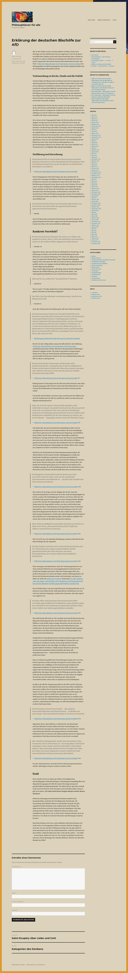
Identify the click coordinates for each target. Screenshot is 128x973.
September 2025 (96, 126)
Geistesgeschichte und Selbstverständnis (103, 260)
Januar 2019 (95, 201)
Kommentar (16, 866)
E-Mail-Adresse (18, 901)
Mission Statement (104, 20)
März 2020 (95, 186)
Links (114, 20)
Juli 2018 (94, 212)
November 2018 (96, 205)
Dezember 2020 (96, 172)
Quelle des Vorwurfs (54, 579)
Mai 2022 (94, 155)
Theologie (94, 276)
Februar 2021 (95, 168)
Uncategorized (96, 278)
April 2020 (95, 185)
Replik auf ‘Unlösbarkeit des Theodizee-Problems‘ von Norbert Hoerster (103, 82)
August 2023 (95, 146)
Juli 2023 (94, 148)
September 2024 (96, 137)
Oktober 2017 (95, 225)
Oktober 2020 (95, 175)
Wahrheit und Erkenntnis (99, 280)
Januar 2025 (95, 133)
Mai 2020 (94, 183)
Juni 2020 (94, 181)
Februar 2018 (95, 218)
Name (14, 893)
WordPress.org (96, 298)
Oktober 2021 (95, 161)
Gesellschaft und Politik (18, 63)
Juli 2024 (94, 141)
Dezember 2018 (96, 203)
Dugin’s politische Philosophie (101, 97)
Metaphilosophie (96, 272)
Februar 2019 (95, 199)
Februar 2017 (95, 238)
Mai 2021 (94, 163)
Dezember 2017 (96, 221)
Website (15, 910)
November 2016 (96, 243)
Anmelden (95, 292)
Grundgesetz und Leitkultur (99, 263)
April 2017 (94, 234)
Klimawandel (95, 267)
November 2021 (96, 159)
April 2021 (94, 164)
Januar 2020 (95, 190)
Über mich (91, 20)
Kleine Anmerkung (97, 265)
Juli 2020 (94, 179)
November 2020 (96, 174)
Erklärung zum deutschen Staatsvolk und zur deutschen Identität (57, 338)
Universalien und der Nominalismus (103, 93)
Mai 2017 (94, 232)
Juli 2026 (94, 115)
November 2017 (96, 223)
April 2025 (94, 131)
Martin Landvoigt (16, 56)
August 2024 (95, 139)
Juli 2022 (94, 153)
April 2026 (94, 119)
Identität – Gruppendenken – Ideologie (103, 66)
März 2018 (94, 216)
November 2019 (96, 194)
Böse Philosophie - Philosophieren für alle (103, 91)
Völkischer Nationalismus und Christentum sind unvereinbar (58, 64)
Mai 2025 (94, 130)
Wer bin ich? (95, 55)
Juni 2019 (94, 197)
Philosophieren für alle (26, 24)
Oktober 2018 (95, 207)
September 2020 (96, 177)
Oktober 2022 (95, 150)
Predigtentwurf (96, 274)
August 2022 (95, 152)
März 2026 (95, 120)
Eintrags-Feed (96, 294)
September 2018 (96, 208)
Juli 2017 (94, 229)
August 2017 (95, 227)
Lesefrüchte (95, 271)
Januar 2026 (95, 122)
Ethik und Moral (20, 61)
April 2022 (94, 157)
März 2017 (94, 236)
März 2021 (94, 166)
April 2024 (95, 142)
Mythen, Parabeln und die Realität (101, 64)
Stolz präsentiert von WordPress (35, 964)
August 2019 (95, 196)
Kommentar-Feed (97, 296)
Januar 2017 (95, 240)
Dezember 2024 (96, 135)
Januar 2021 (95, 170)
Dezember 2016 (96, 242)
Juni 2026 (94, 117)
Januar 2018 (95, 219)
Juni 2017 (94, 231)
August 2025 (95, 128)
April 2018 (94, 214)
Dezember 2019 (96, 192)
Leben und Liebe (96, 269)
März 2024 (95, 144)
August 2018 (95, 210)
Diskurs (14, 61)
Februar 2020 (95, 188)
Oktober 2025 (95, 124)
